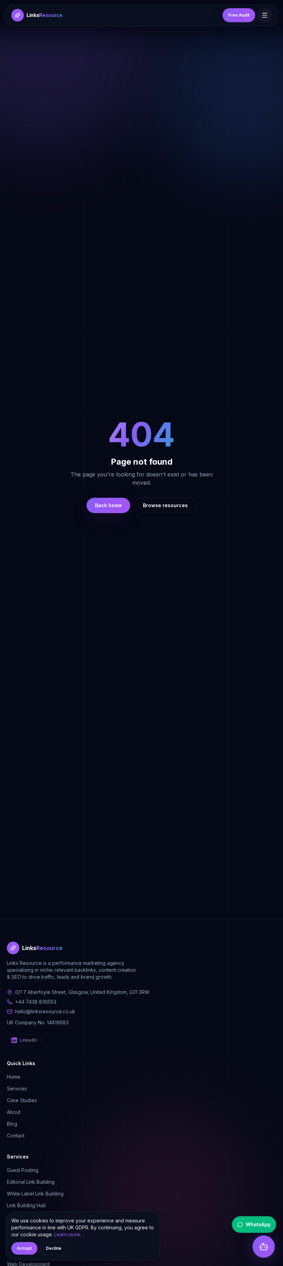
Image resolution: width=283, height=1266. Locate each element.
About (13, 1112)
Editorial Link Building (31, 1182)
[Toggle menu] (265, 15)
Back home (108, 505)
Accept (24, 1248)
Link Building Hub (26, 1205)
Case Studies (22, 1100)
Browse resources (165, 505)
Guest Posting (22, 1170)
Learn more (67, 1234)
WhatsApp (258, 1224)
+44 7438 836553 (35, 1002)
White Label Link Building (35, 1194)
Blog (12, 1124)
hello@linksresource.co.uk (45, 1011)
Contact (16, 1135)
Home (13, 1077)
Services (17, 1088)
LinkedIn (28, 1040)
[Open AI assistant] (264, 1246)
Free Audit (239, 15)
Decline (53, 1248)
